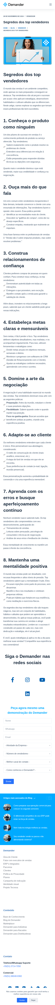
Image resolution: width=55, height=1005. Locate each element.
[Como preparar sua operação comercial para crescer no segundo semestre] (7, 807)
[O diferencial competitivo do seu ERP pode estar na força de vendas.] (7, 817)
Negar (33, 1000)
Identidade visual (11, 884)
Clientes (7, 870)
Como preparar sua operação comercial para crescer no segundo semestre (32, 807)
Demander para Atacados (14, 930)
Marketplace (8, 924)
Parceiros (7, 867)
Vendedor (30, 16)
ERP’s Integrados (11, 864)
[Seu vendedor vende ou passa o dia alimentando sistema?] (7, 838)
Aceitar (22, 1000)
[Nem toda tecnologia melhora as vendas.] (7, 828)
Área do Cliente (10, 857)
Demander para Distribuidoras (17, 934)
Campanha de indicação (14, 881)
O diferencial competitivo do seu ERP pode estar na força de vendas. (31, 817)
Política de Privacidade (13, 874)
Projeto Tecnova (10, 887)
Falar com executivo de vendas (17, 860)
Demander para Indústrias (15, 927)
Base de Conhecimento (14, 917)
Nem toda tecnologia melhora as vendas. (31, 828)
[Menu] (50, 4)
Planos (6, 877)
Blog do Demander (11, 920)
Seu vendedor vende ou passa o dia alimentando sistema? (28, 838)
